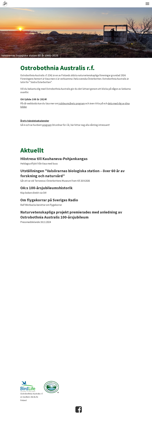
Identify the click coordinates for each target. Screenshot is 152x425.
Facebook (78, 409)
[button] (147, 3)
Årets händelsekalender (34, 120)
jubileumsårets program (72, 103)
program (46, 125)
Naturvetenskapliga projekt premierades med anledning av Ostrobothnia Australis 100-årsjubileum (71, 215)
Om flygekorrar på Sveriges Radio (49, 199)
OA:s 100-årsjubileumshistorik (46, 187)
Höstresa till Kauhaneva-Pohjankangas (54, 158)
